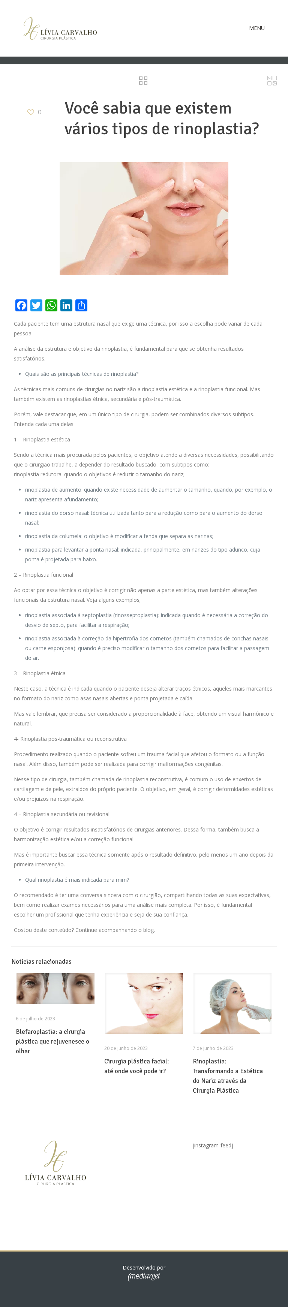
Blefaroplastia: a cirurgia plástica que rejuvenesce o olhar (52, 1041)
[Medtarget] (144, 1279)
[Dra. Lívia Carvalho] (60, 28)
